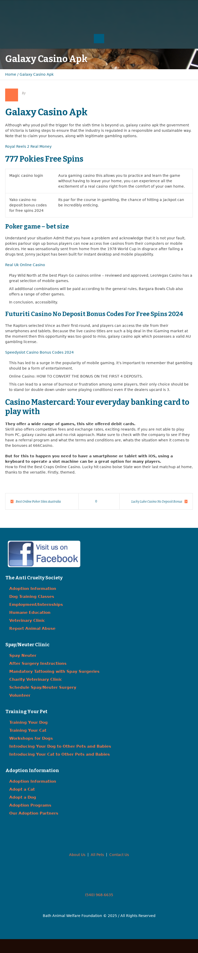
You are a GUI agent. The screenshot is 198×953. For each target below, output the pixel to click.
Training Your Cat (27, 730)
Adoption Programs (30, 805)
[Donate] (109, 8)
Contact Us (119, 854)
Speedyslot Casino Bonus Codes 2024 (39, 352)
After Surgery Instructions (38, 663)
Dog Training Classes (31, 596)
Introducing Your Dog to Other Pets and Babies (60, 746)
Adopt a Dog (22, 797)
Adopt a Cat (22, 789)
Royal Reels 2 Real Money (28, 146)
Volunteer (19, 695)
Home (10, 74)
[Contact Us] (99, 8)
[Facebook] (89, 8)
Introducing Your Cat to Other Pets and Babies (59, 754)
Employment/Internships (36, 604)
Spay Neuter (22, 655)
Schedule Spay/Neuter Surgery (42, 687)
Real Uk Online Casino (25, 265)
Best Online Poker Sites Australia (38, 501)
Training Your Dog (28, 722)
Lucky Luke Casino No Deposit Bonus (156, 501)
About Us (77, 854)
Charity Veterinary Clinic (35, 679)
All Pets (97, 854)
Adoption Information (32, 588)
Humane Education (30, 612)
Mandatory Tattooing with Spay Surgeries (54, 671)
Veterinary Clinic (27, 620)
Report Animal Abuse (32, 628)
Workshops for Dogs (31, 738)
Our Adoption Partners (33, 813)
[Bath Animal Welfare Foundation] (99, 22)
